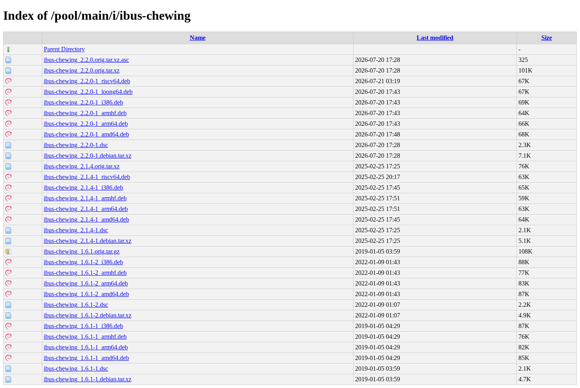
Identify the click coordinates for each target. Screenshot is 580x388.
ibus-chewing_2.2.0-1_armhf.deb (85, 113)
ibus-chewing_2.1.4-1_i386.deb (83, 187)
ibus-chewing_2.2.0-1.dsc (76, 145)
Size (546, 37)
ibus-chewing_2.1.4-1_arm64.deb (86, 208)
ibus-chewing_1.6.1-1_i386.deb (83, 326)
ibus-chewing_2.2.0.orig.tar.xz (82, 70)
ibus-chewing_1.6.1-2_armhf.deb (85, 272)
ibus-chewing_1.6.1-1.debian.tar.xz (87, 379)
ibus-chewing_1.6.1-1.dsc (76, 368)
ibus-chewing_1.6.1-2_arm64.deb (86, 283)
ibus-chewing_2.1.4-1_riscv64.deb (87, 176)
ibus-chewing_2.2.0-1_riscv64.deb (87, 81)
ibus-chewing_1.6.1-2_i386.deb (83, 262)
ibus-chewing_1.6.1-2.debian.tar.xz (87, 315)
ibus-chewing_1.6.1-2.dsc (76, 304)
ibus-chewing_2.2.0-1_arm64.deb (86, 123)
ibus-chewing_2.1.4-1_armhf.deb (85, 198)
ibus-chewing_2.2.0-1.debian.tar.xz (87, 155)
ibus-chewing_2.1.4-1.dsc (76, 230)
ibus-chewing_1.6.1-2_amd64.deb (86, 294)
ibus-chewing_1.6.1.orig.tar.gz (82, 251)
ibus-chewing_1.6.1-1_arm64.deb (86, 347)
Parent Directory (64, 49)
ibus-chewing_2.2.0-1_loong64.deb (88, 91)
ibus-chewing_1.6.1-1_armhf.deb (85, 336)
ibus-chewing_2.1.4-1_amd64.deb (86, 219)
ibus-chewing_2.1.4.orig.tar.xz (82, 166)
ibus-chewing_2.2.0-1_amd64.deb (86, 134)
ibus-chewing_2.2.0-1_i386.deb (83, 102)
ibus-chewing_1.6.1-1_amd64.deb (86, 357)
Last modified (435, 37)
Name (198, 37)
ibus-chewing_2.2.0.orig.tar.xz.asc (86, 59)
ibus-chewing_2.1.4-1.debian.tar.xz (87, 240)
